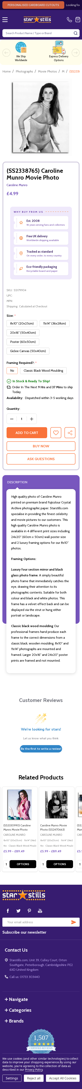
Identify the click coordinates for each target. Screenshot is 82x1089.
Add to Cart (27, 433)
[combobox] (41, 33)
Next (76, 53)
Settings (12, 1078)
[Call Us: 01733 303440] (70, 19)
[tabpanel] (19, 829)
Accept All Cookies (62, 1078)
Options (23, 864)
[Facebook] (7, 910)
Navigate (18, 999)
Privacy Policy (33, 1069)
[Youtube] (40, 910)
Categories (20, 1010)
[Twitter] (18, 910)
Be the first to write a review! (41, 749)
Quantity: (13, 409)
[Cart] (78, 19)
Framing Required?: (22, 363)
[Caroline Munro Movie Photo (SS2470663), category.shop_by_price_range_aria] (56, 804)
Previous (6, 53)
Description (17, 482)
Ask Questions (41, 459)
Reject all (33, 1078)
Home (6, 71)
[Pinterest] (29, 910)
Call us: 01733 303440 (25, 977)
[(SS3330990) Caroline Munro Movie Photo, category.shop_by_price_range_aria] (19, 804)
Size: (11, 316)
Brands (16, 1021)
